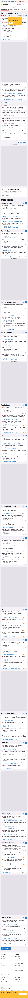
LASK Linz (11, 534)
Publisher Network (5, 974)
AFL (17, 545)
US (19, 647)
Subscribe (3, 963)
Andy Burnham (11, 617)
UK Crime (9, 636)
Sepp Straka (19, 33)
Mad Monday (5, 545)
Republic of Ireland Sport (13, 216)
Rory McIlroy (16, 9)
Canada (12, 668)
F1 (13, 564)
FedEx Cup (5, 93)
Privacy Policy (17, 974)
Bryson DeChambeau (7, 443)
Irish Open (5, 26)
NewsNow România (19, 963)
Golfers (11, 9)
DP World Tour (6, 763)
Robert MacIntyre (5, 9)
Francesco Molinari (11, 26)
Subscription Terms (19, 981)
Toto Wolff (10, 564)
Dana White (5, 551)
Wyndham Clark (6, 237)
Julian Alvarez (12, 520)
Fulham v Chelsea (6, 513)
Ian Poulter (9, 448)
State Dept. (16, 647)
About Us (3, 958)
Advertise (3, 977)
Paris (8, 654)
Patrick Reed (13, 33)
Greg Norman (9, 454)
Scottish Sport (19, 93)
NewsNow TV (4, 965)
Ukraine (16, 617)
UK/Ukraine (5, 617)
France (4, 654)
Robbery (5, 636)
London (13, 636)
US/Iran (4, 660)
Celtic (15, 534)
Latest (6, 15)
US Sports (5, 39)
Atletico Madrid (6, 520)
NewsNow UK (17, 956)
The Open (5, 850)
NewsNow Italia (18, 965)
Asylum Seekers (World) (8, 647)
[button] (14, 15)
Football (9, 7)
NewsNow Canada (18, 968)
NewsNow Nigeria (18, 961)
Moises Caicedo (6, 527)
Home (2, 956)
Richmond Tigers (12, 545)
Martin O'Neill (5, 534)
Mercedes (5, 564)
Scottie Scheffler (6, 359)
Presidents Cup (11, 839)
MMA (12, 551)
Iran (7, 660)
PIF (7, 755)
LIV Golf (14, 237)
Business (4, 7)
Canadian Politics (6, 668)
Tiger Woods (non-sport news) (9, 352)
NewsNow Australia (19, 970)
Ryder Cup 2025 (17, 87)
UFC (9, 551)
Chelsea (12, 513)
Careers (2, 979)
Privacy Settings (18, 984)
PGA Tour (12, 244)
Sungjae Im (10, 944)
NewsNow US (17, 958)
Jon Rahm (12, 308)
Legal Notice (17, 979)
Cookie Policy (17, 977)
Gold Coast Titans (17, 557)
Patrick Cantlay (19, 99)
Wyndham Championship (12, 820)
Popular (10, 15)
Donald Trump (17, 668)
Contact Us (3, 961)
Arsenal (17, 520)
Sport (14, 7)
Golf (9, 39)
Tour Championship (12, 93)
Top (2, 15)
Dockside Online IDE (5, 981)
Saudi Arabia (11, 654)
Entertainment (20, 7)
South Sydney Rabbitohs (8, 557)
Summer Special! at (13, 1)
